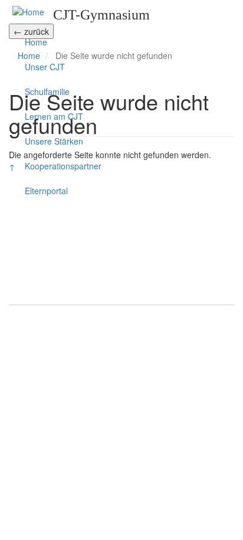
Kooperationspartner (63, 166)
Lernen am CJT (54, 116)
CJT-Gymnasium (101, 14)
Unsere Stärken (54, 141)
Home (36, 42)
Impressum (122, 320)
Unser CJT (45, 67)
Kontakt (88, 292)
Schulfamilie (47, 91)
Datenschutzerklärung (122, 343)
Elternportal (46, 191)
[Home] (28, 11)
